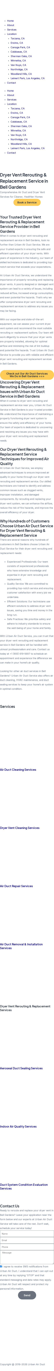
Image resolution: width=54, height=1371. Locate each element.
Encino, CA (17, 42)
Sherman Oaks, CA (21, 56)
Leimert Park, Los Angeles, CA (28, 78)
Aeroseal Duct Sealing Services (21, 1068)
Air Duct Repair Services (16, 886)
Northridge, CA (19, 69)
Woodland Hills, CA (21, 73)
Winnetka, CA (18, 60)
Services (11, 29)
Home (10, 20)
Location (12, 34)
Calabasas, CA (19, 51)
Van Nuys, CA (18, 65)
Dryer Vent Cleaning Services (19, 828)
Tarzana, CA (18, 38)
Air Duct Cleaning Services (18, 769)
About (10, 25)
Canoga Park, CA (20, 47)
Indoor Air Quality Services (18, 1126)
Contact (11, 82)
